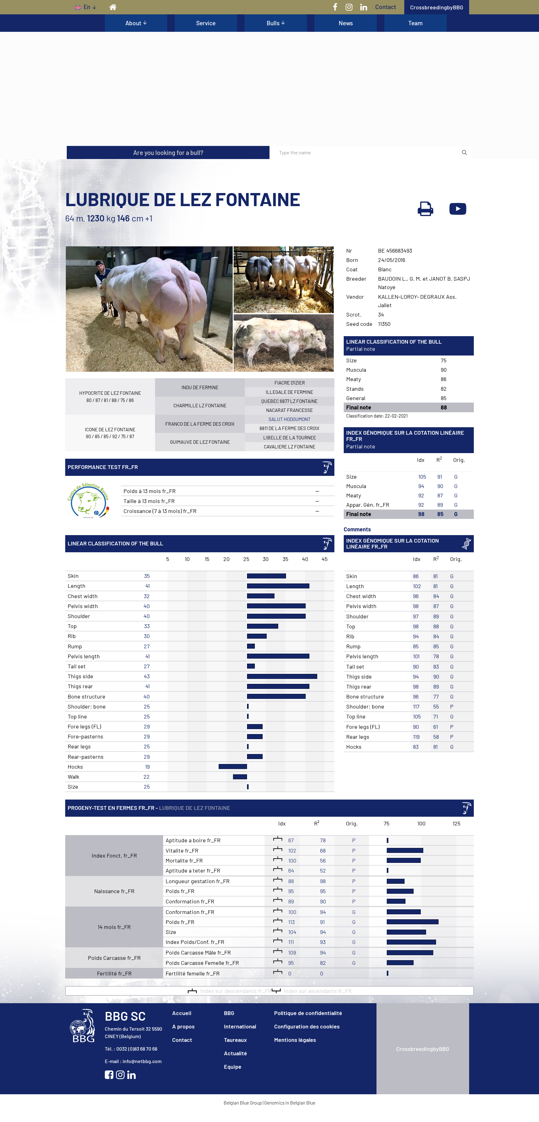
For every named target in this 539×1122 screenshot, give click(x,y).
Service (206, 23)
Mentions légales (295, 1039)
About (133, 23)
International (240, 1026)
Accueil (181, 1012)
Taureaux (235, 1039)
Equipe (232, 1066)
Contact (385, 6)
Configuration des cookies (307, 1026)
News (346, 23)
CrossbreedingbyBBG (436, 7)
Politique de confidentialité (308, 1012)
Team (415, 23)
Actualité (235, 1053)
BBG (229, 1012)
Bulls (273, 23)
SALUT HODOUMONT (290, 419)
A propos (183, 1026)
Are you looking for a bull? (168, 152)
